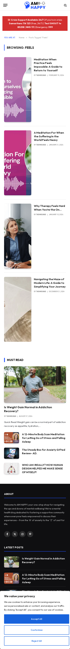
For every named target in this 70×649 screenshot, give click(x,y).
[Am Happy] (35, 5)
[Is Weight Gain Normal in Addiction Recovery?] (35, 384)
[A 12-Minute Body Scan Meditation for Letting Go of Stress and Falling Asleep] (11, 437)
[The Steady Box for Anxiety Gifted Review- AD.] (11, 453)
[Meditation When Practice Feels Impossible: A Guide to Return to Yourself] (17, 89)
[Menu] (5, 5)
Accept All (36, 619)
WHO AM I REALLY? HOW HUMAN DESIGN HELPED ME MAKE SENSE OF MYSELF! (42, 468)
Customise (37, 630)
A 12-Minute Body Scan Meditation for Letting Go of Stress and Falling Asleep (43, 438)
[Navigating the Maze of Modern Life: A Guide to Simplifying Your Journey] (17, 309)
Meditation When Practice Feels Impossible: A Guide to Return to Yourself (48, 65)
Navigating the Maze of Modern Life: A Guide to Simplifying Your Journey (50, 282)
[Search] (65, 5)
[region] (35, 620)
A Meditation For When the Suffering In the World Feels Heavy (49, 136)
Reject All (37, 640)
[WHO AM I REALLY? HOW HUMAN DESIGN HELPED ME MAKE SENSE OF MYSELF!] (11, 468)
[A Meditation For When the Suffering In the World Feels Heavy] (17, 162)
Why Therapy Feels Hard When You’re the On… (49, 207)
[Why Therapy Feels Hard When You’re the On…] (17, 236)
